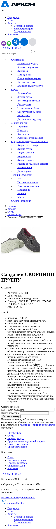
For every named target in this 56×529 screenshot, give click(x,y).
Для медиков (24, 104)
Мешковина (23, 189)
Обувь (14, 89)
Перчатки (22, 126)
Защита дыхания (26, 152)
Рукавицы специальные (30, 137)
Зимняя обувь (24, 97)
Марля (20, 197)
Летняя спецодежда (27, 63)
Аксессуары (23, 115)
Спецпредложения (21, 201)
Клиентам (12, 514)
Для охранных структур (30, 85)
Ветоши (21, 193)
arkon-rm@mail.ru (16, 503)
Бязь (19, 178)
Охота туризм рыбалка (29, 111)
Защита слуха (24, 149)
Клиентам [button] (12, 23)
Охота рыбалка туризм (29, 78)
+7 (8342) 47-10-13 (11, 47)
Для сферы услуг (26, 82)
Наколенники (24, 167)
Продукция (13, 17)
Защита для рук (19, 123)
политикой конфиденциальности (37, 425)
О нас (10, 20)
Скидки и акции (22, 31)
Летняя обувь (24, 93)
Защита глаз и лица (27, 145)
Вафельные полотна (28, 186)
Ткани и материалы (21, 175)
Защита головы (25, 160)
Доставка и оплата (23, 25)
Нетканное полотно (27, 182)
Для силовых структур (29, 119)
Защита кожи (24, 156)
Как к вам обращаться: (13, 409)
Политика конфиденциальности (18, 497)
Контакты (12, 34)
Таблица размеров (23, 28)
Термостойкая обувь (28, 108)
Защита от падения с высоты (32, 163)
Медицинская (24, 74)
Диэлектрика (24, 171)
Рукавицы (22, 130)
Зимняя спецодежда (27, 67)
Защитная (22, 71)
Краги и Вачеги (25, 134)
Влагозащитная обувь (28, 100)
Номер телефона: (10, 413)
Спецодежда (17, 59)
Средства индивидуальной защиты (29, 141)
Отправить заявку (10, 416)
